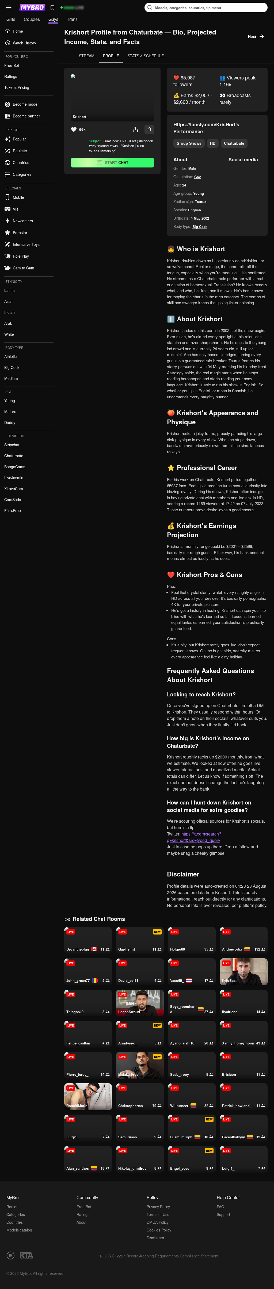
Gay (197, 176)
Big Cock (199, 226)
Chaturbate (234, 143)
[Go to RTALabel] (26, 1255)
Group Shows (189, 143)
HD (212, 143)
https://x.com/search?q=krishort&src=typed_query (194, 837)
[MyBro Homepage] (32, 7)
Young (198, 193)
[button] (8, 7)
